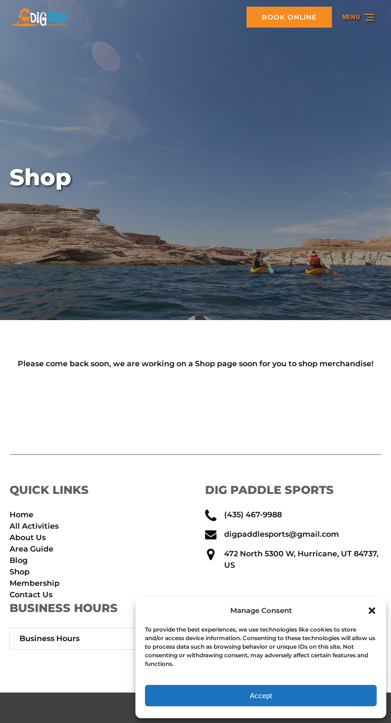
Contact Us (31, 594)
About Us (28, 537)
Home (21, 514)
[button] (372, 610)
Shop (20, 571)
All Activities (34, 526)
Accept (261, 696)
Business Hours (50, 638)
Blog (19, 560)
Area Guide (31, 548)
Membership (35, 583)
